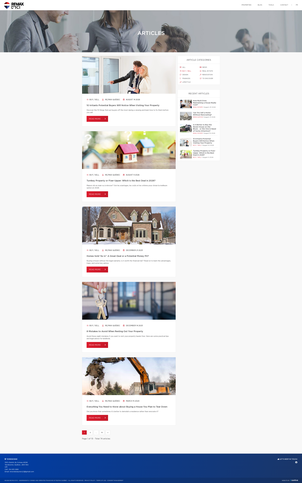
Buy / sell (94, 100)
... (96, 432)
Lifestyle (186, 82)
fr (297, 5)
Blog (260, 5)
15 (102, 432)
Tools (271, 5)
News (204, 67)
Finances (186, 78)
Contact (284, 5)
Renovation (207, 75)
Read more (95, 119)
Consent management (115, 480)
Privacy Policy (90, 480)
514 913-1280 (14, 469)
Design (185, 75)
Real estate (207, 71)
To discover (207, 78)
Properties (246, 5)
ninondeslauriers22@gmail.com (22, 471)
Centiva (294, 480)
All (183, 67)
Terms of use (101, 480)
